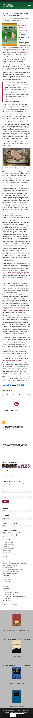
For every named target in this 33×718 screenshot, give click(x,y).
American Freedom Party (8, 544)
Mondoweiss (5, 575)
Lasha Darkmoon (7, 310)
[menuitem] (11, 1)
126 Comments (12, 18)
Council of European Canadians (10, 559)
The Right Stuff (6, 598)
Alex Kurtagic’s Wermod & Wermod (11, 360)
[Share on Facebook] (4, 395)
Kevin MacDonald (15, 20)
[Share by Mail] (28, 395)
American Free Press (7, 542)
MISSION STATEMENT (11, 1)
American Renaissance (8, 548)
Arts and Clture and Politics (22, 18)
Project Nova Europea (8, 582)
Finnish (12, 533)
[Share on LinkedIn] (16, 395)
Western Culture (5, 20)
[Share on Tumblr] (19, 395)
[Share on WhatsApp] (10, 395)
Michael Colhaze (18, 310)
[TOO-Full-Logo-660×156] (13, 5)
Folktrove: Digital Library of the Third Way (12, 569)
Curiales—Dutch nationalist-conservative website (14, 563)
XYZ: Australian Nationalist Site (10, 604)
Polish (14, 535)
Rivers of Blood (6, 588)
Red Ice (4, 584)
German (23, 533)
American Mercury (7, 546)
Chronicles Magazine (7, 557)
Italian (9, 535)
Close (12, 715)
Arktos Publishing (6, 550)
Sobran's (4, 590)
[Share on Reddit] (25, 395)
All (3, 533)
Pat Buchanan (6, 577)
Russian (27, 535)
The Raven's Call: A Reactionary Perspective (13, 596)
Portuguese (20, 535)
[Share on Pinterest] (13, 395)
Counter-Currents (6, 561)
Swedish (12, 537)
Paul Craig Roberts (7, 579)
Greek (4, 535)
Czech (7, 533)
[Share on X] (7, 395)
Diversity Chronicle (7, 567)
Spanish (5, 537)
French (18, 533)
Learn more (20, 715)
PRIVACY (24, 1)
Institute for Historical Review (9, 573)
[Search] (24, 5)
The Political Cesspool (8, 594)
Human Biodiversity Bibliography (10, 571)
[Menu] (28, 5)
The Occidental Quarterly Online (10, 592)
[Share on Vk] (22, 395)
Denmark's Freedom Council (9, 565)
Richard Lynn (5, 586)
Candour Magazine (7, 552)
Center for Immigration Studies (10, 554)
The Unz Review (6, 600)
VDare (4, 602)
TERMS (18, 1)
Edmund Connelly (24, 308)
